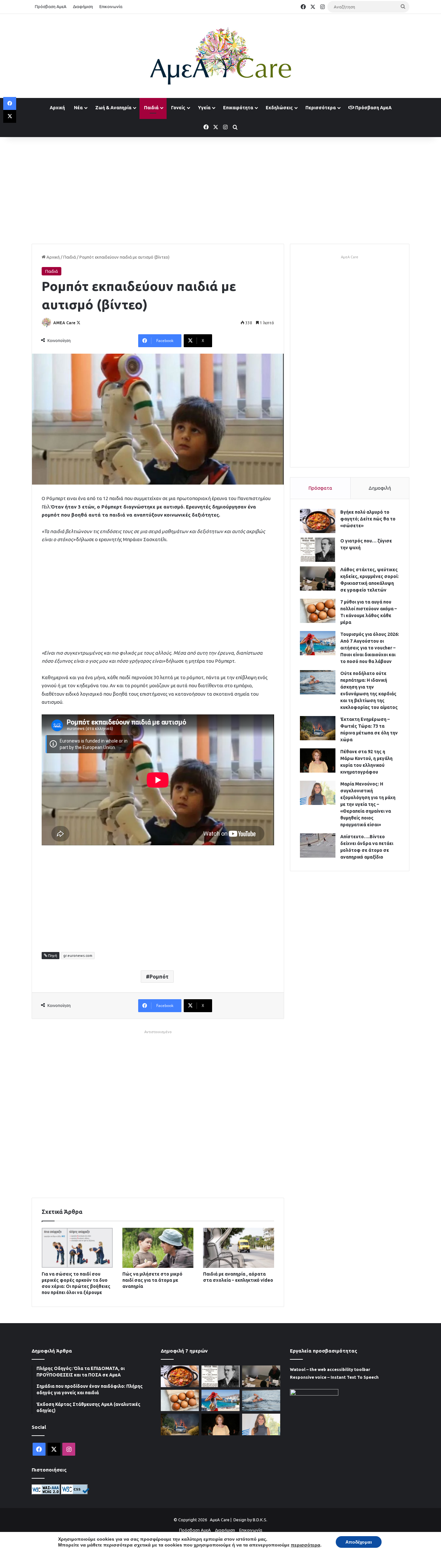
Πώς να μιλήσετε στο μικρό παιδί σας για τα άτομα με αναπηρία (152, 1280)
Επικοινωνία (110, 6)
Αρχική (57, 107)
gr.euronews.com (77, 956)
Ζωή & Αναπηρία (113, 107)
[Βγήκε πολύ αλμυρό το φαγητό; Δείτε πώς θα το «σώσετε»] (317, 521)
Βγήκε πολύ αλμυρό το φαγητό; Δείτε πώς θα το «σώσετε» (367, 518)
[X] (9, 116)
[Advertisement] (220, 189)
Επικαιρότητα (238, 107)
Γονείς (178, 107)
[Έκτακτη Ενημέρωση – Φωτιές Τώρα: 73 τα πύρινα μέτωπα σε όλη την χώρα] (317, 728)
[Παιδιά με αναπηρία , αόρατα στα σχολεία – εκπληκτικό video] (238, 1248)
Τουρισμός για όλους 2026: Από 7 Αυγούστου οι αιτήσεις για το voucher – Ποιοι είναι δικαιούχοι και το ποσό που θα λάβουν (369, 648)
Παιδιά (151, 107)
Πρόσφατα (320, 488)
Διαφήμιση (83, 6)
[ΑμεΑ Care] (220, 56)
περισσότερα (305, 1544)
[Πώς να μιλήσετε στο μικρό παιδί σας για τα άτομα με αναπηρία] (157, 1248)
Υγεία (204, 107)
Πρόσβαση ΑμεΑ (51, 6)
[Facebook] (9, 103)
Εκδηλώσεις (279, 107)
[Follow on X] (78, 323)
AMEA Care (64, 323)
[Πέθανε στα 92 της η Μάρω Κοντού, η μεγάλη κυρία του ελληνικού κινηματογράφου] (317, 760)
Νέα (78, 107)
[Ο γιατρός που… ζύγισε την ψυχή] (317, 550)
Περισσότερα (320, 107)
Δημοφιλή (380, 488)
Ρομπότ (159, 976)
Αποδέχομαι (358, 1542)
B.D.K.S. (260, 1519)
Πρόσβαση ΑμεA (373, 107)
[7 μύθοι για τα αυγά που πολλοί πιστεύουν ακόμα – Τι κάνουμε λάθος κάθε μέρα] (317, 611)
